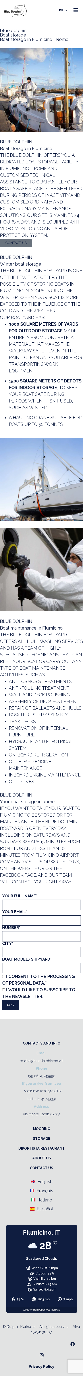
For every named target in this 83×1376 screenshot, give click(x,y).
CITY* (7, 943)
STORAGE (41, 1138)
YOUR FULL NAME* (19, 896)
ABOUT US (41, 1158)
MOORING (41, 1129)
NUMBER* (11, 928)
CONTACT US (41, 1168)
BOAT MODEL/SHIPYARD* (27, 959)
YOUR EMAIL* (14, 912)
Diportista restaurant (41, 1148)
